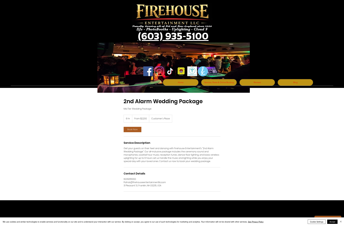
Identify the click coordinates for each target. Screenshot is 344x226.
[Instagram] (159, 71)
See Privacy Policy (256, 221)
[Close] (340, 222)
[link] (132, 129)
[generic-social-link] (192, 71)
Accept (332, 221)
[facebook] (148, 71)
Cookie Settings (316, 221)
